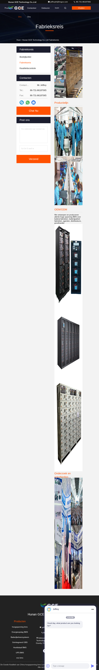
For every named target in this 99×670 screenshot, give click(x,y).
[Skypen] (21, 102)
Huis (18, 40)
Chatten (81, 8)
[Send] (92, 666)
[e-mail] (33, 102)
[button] (59, 69)
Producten (9, 8)
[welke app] (27, 102)
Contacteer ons (31, 9)
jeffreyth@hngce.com (59, 2)
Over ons (20, 9)
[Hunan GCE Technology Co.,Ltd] (16, 8)
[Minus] (92, 609)
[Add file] (48, 666)
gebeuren (46, 8)
